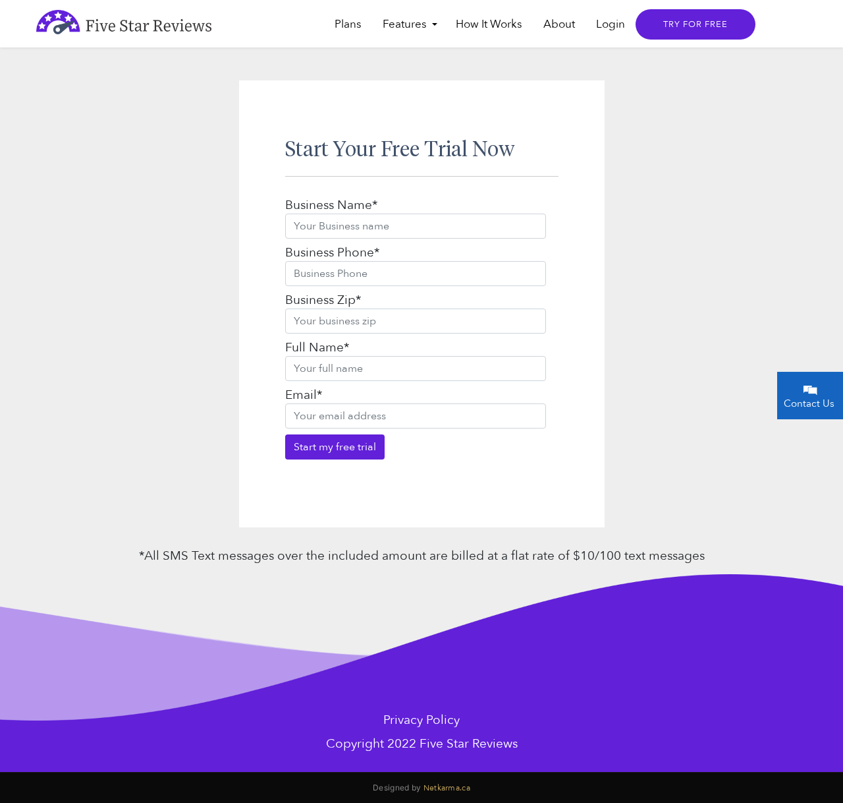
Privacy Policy (421, 720)
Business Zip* (323, 300)
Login (610, 24)
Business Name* (331, 205)
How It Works (489, 24)
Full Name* (317, 347)
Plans (348, 24)
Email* (303, 394)
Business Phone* (332, 252)
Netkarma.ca (446, 788)
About (559, 24)
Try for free (695, 24)
